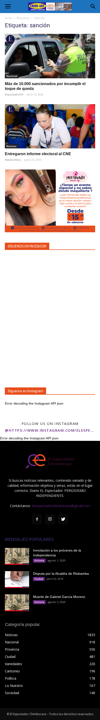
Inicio (8, 18)
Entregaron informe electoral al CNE (38, 154)
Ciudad (38, 579)
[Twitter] (63, 519)
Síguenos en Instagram (25, 391)
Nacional (11, 76)
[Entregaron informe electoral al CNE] (50, 126)
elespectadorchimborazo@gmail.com (61, 505)
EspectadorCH (14, 94)
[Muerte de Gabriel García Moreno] (17, 602)
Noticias (11, 146)
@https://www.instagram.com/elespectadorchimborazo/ (50, 430)
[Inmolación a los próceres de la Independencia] (17, 556)
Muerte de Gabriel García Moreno (59, 597)
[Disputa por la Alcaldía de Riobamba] (17, 579)
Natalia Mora (13, 159)
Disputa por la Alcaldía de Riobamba (61, 573)
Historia (39, 560)
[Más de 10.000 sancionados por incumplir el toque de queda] (50, 56)
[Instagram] (50, 519)
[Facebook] (37, 519)
